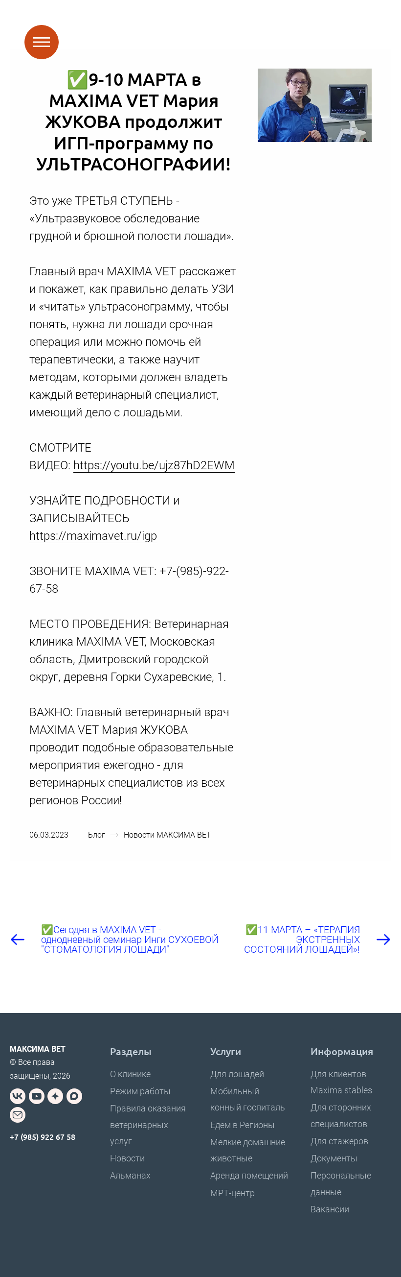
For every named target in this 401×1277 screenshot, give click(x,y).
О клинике (130, 1074)
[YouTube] (37, 1096)
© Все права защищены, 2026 (40, 1062)
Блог (96, 835)
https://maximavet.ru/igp (93, 536)
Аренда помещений (249, 1175)
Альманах (130, 1175)
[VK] (17, 1096)
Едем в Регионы (242, 1125)
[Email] (17, 1115)
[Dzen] (55, 1096)
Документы (334, 1158)
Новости (127, 1158)
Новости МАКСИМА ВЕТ (167, 835)
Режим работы (140, 1091)
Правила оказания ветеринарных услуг (148, 1124)
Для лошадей (237, 1074)
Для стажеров (339, 1141)
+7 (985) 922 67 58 (42, 1136)
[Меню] (41, 42)
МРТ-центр (232, 1193)
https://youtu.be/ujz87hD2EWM (154, 465)
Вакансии (330, 1209)
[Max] (74, 1096)
